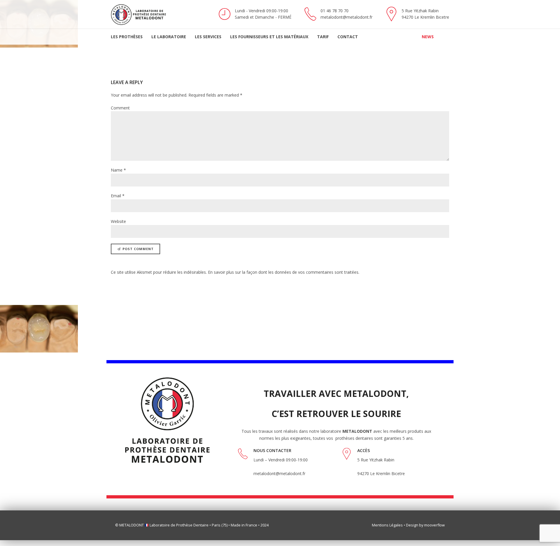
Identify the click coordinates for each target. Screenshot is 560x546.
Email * (118, 195)
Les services (208, 36)
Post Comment (138, 249)
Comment (120, 108)
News (428, 36)
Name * (118, 170)
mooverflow (434, 525)
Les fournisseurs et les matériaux (269, 36)
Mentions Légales (387, 525)
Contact (347, 36)
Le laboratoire (168, 36)
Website (118, 221)
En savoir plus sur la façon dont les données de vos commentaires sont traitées (283, 272)
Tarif (323, 36)
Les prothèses (127, 36)
